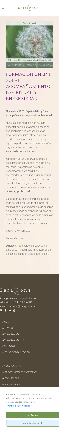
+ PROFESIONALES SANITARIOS (19, 372)
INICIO (5, 321)
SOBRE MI (7, 328)
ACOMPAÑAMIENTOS (14, 340)
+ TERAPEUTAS (10, 378)
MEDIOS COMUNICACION (16, 352)
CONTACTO (8, 346)
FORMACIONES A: (12, 366)
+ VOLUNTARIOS (11, 384)
